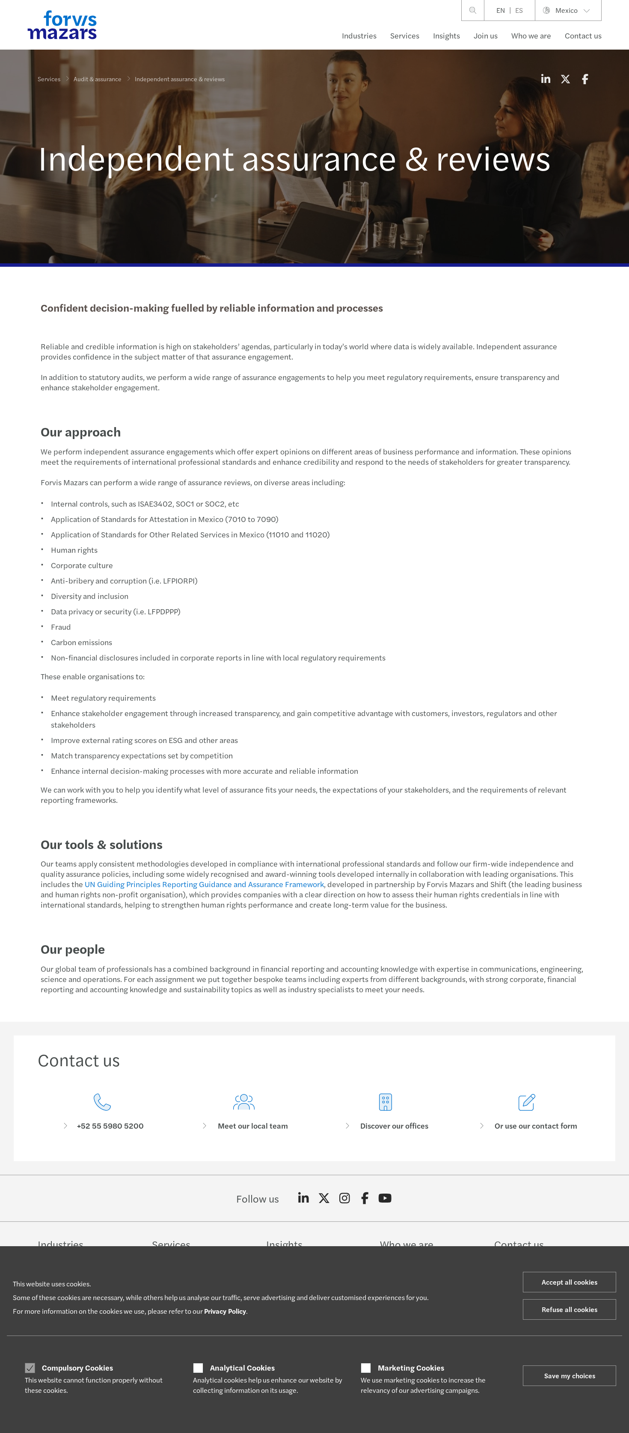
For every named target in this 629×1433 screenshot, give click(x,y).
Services (404, 35)
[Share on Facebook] (585, 78)
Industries (359, 35)
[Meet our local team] (243, 1112)
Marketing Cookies (411, 1367)
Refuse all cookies (569, 1309)
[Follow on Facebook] (364, 1198)
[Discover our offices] (385, 1112)
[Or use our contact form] (527, 1112)
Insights (446, 35)
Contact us (583, 35)
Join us (486, 35)
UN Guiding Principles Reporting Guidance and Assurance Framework (204, 884)
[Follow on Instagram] (344, 1198)
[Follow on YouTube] (385, 1198)
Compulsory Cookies (77, 1367)
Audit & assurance (98, 78)
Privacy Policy (225, 1311)
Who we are (531, 35)
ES (519, 10)
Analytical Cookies (242, 1367)
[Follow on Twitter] (324, 1198)
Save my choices (569, 1375)
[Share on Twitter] (565, 78)
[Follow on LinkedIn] (303, 1198)
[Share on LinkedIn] (545, 78)
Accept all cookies (569, 1282)
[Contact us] (102, 1112)
